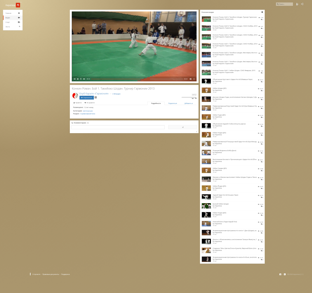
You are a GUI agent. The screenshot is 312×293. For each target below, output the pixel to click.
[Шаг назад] (74, 79)
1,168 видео (116, 94)
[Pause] (77, 79)
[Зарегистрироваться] (297, 4)
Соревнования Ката (87, 114)
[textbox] (118, 127)
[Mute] (190, 79)
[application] (134, 46)
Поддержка (65, 274)
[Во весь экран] (193, 79)
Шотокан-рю (88, 111)
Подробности (156, 103)
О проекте (36, 274)
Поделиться (172, 103)
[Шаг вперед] (83, 79)
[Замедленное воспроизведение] (80, 79)
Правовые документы (50, 274)
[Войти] (302, 4)
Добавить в (189, 103)
